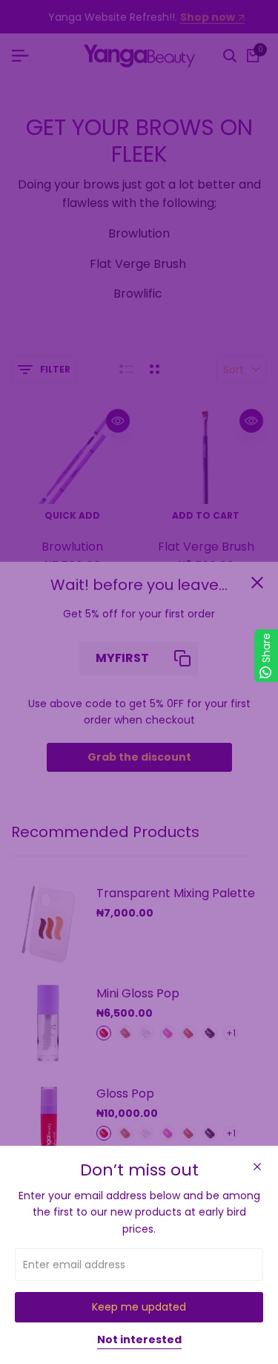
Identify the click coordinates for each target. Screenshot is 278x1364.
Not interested (139, 1340)
